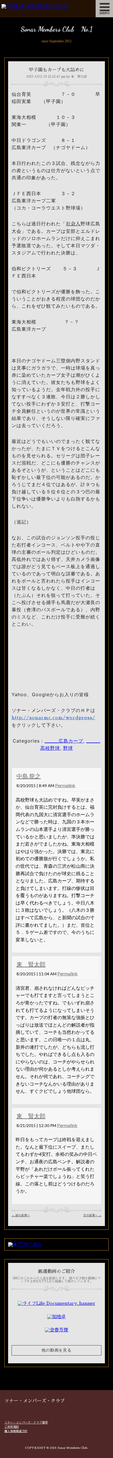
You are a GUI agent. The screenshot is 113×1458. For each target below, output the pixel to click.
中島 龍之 (29, 775)
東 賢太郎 (31, 964)
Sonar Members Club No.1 (56, 29)
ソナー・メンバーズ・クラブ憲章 (26, 1422)
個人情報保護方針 (16, 1431)
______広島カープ (64, 741)
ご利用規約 (11, 1426)
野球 (68, 748)
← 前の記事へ (21, 1215)
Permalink (65, 785)
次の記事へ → (92, 1215)
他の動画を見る (56, 1350)
